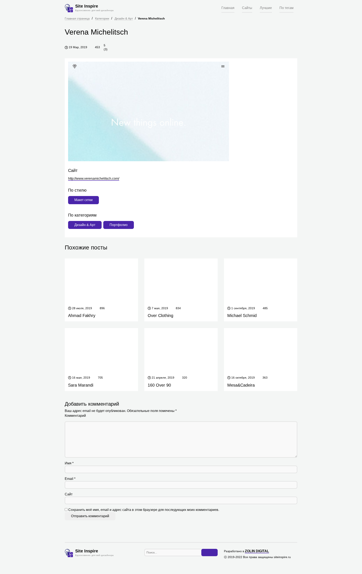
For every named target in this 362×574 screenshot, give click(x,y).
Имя (69, 463)
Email (70, 478)
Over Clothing (160, 315)
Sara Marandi (80, 385)
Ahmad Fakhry (81, 315)
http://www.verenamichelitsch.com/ (93, 178)
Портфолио (119, 225)
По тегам (286, 8)
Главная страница (77, 18)
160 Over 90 (159, 385)
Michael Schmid (242, 315)
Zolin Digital (257, 551)
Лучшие (266, 8)
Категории (102, 18)
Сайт (68, 494)
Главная (227, 8)
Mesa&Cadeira (241, 385)
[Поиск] (209, 552)
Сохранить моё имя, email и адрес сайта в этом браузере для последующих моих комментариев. (143, 510)
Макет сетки (83, 200)
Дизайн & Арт (124, 18)
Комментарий (75, 415)
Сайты (247, 8)
